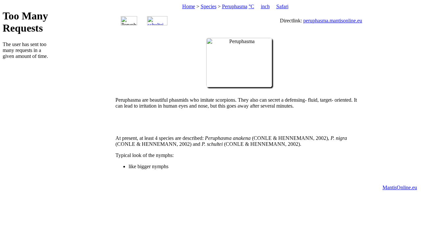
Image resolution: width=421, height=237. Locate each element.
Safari (282, 6)
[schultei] (157, 20)
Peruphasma (234, 6)
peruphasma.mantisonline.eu (332, 20)
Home (188, 6)
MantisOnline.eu (400, 187)
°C (251, 6)
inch (265, 6)
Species (208, 6)
